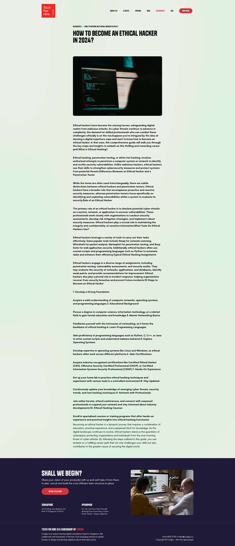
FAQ (171, 11)
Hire (148, 11)
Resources (160, 11)
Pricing (138, 11)
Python (138, 251)
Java (158, 335)
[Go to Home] (48, 11)
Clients (126, 11)
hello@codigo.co (185, 536)
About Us (113, 11)
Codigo (80, 529)
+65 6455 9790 (169, 536)
